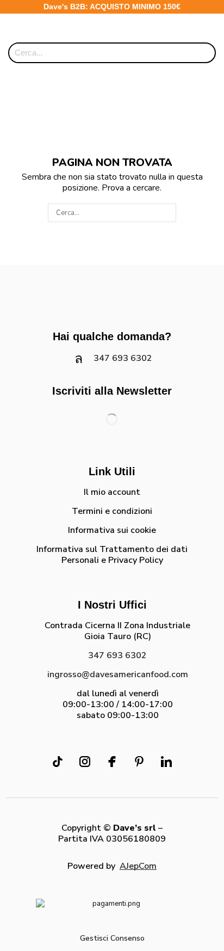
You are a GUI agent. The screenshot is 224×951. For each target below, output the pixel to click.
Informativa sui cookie (112, 530)
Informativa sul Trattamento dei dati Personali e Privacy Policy (112, 555)
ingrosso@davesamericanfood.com (117, 674)
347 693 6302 (123, 358)
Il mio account (112, 492)
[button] (190, 29)
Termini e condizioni (112, 511)
